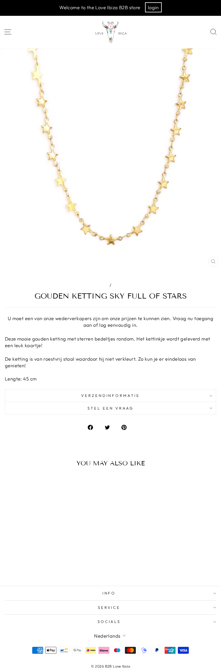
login (153, 7)
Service (109, 607)
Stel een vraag (110, 408)
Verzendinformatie (110, 395)
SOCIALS (109, 621)
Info (109, 593)
